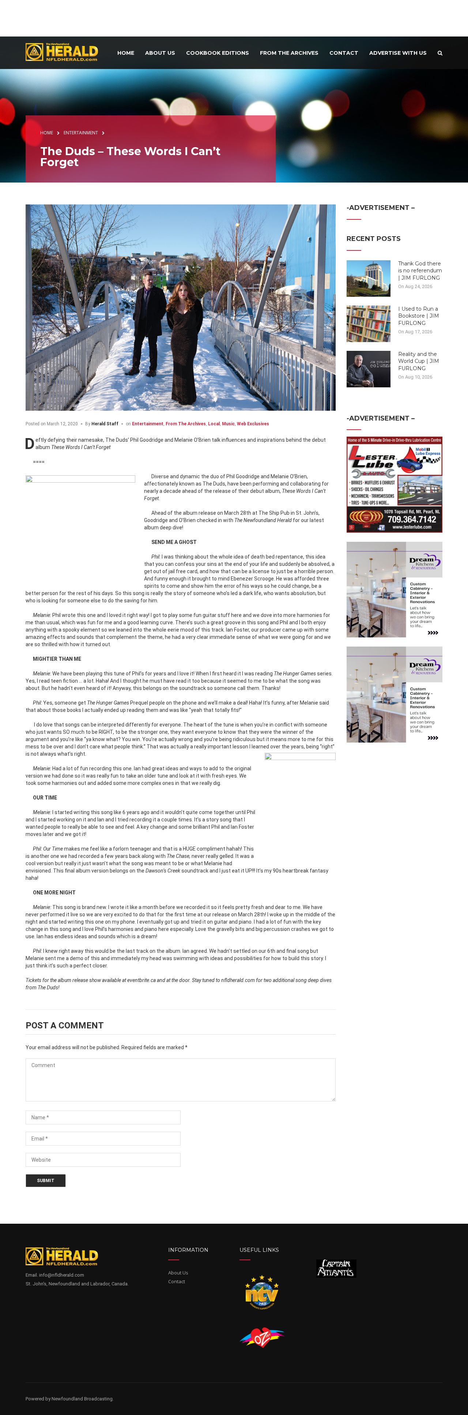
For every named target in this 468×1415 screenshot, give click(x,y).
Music (228, 423)
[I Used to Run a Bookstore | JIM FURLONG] (368, 323)
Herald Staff (104, 423)
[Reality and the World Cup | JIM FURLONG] (368, 368)
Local (214, 423)
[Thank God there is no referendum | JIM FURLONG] (368, 278)
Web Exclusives (253, 423)
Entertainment (147, 423)
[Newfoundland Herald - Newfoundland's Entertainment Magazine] (66, 51)
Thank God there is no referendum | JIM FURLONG (420, 270)
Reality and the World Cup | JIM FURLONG (418, 361)
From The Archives (186, 423)
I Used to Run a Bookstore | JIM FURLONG (418, 316)
